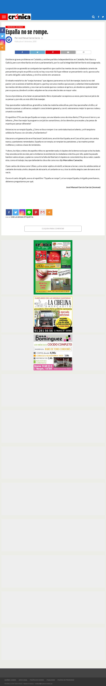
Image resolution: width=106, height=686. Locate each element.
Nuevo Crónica (29, 683)
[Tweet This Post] (37, 51)
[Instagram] (22, 212)
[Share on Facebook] (22, 51)
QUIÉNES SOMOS (10, 680)
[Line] (29, 212)
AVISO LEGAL (23, 680)
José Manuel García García (29, 38)
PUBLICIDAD (51, 680)
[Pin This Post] (52, 51)
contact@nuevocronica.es (43, 683)
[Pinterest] (36, 212)
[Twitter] (16, 212)
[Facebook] (9, 212)
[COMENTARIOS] (83, 51)
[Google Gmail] (42, 212)
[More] (49, 212)
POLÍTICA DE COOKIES (37, 680)
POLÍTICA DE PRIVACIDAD (66, 680)
